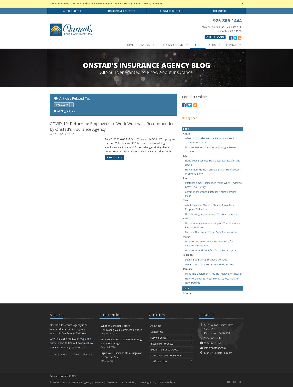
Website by (168, 382)
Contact (233, 45)
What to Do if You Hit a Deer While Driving (209, 264)
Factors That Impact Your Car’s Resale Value (211, 232)
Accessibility (129, 382)
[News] (239, 38)
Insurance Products (161, 343)
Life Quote (220, 11)
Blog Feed (191, 118)
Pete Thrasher (139, 139)
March (186, 236)
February (188, 254)
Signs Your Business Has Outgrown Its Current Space (121, 356)
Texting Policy (148, 382)
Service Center (159, 337)
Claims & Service (175, 45)
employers (61, 104)
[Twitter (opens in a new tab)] (235, 38)
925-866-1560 (212, 343)
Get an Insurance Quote (164, 349)
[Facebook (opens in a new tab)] (231, 38)
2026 (186, 129)
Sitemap (87, 354)
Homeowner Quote (121, 11)
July (185, 155)
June (185, 178)
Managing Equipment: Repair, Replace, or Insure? (213, 273)
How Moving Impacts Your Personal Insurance (212, 214)
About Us (155, 325)
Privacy (98, 382)
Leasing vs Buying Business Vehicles (206, 259)
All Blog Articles (66, 111)
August (187, 133)
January (187, 269)
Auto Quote (71, 11)
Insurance (148, 45)
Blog (198, 45)
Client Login (215, 37)
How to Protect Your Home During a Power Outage (121, 343)
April (185, 218)
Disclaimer (112, 382)
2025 (186, 288)
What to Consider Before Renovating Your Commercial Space (121, 329)
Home (130, 45)
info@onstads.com (215, 347)
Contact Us (156, 331)
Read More (113, 157)
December (189, 293)
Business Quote (170, 11)
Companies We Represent (165, 355)
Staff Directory (159, 361)
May (185, 200)
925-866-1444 (212, 338)
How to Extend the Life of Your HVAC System (211, 250)
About (214, 45)
